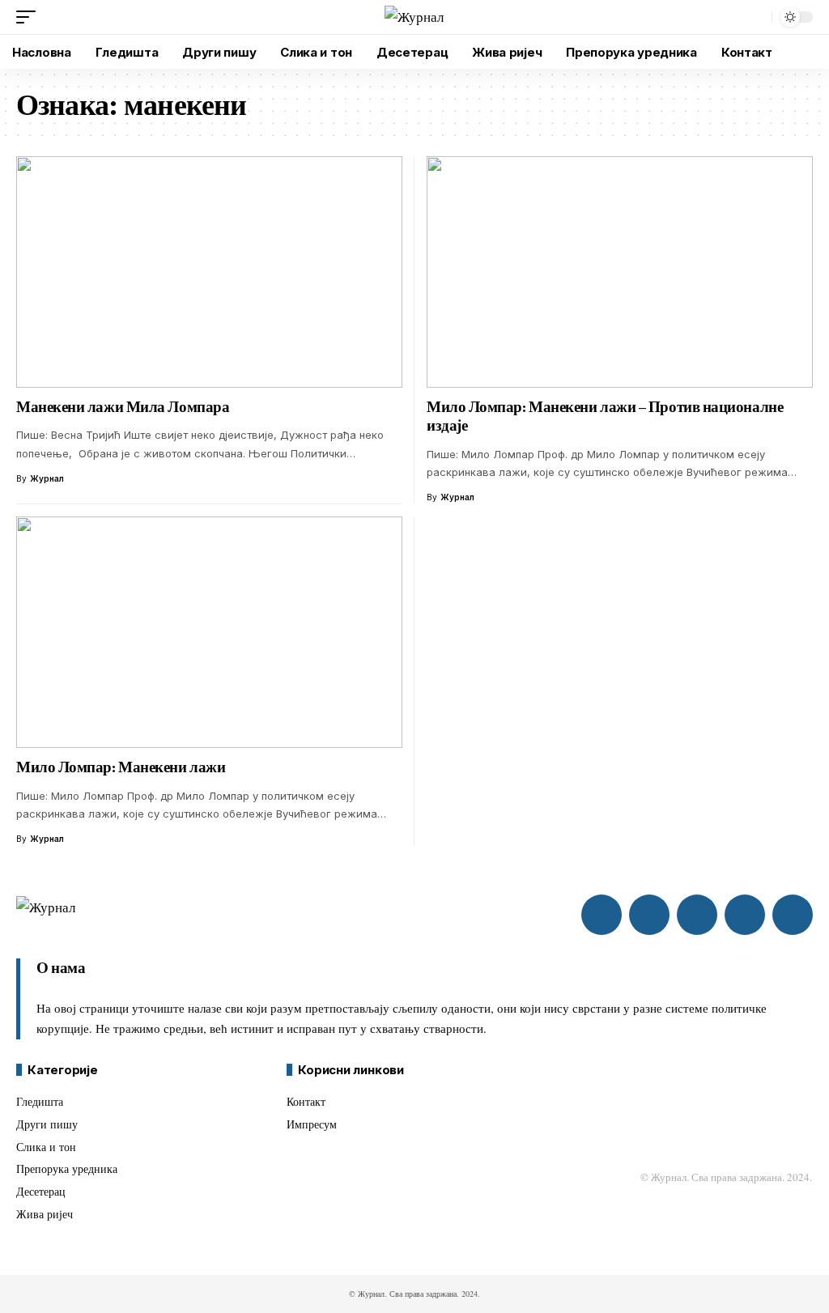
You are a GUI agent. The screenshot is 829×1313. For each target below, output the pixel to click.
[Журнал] (414, 17)
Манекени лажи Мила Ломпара (122, 406)
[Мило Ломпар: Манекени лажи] (209, 632)
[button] (30, 17)
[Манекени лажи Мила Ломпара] (209, 272)
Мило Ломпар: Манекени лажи (120, 766)
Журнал (47, 478)
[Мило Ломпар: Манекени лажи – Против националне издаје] (620, 272)
